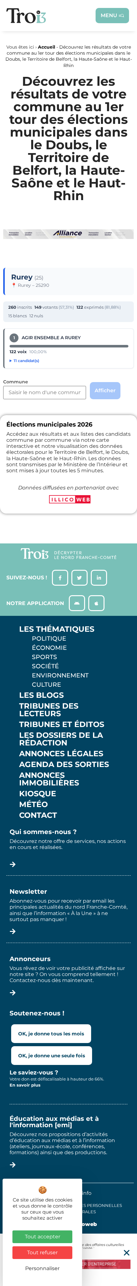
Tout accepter (42, 1237)
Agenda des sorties (64, 764)
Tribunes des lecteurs (48, 709)
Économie (49, 647)
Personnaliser (42, 1268)
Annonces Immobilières (49, 779)
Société (45, 666)
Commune (15, 382)
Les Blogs (41, 695)
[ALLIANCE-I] (68, 249)
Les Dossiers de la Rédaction (61, 739)
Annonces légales (61, 753)
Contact (38, 815)
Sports (44, 657)
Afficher (105, 390)
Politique (49, 638)
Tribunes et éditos (61, 724)
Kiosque (37, 794)
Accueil (46, 47)
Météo (33, 804)
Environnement (60, 675)
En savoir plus (25, 1084)
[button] (127, 1253)
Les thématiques (56, 629)
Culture (46, 684)
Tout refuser (42, 1252)
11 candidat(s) (26, 360)
